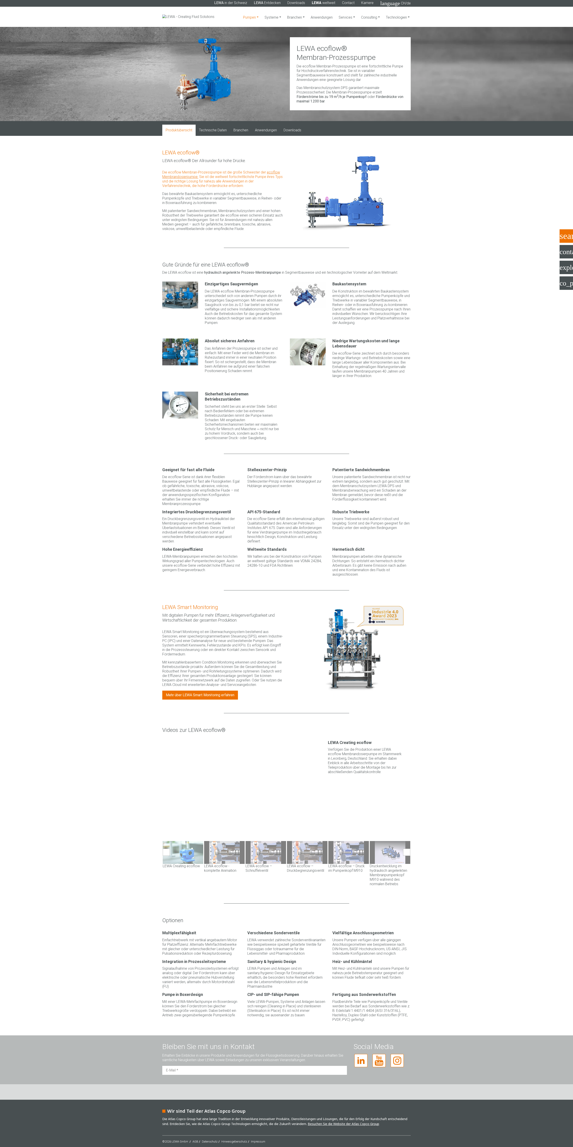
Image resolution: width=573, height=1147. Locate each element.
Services (346, 17)
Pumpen (250, 17)
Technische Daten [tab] (213, 130)
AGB (195, 1132)
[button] (166, 852)
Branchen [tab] (240, 130)
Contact (348, 3)
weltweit (323, 3)
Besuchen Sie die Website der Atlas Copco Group (343, 1115)
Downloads (296, 3)
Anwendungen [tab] (266, 130)
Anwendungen (322, 17)
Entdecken (267, 3)
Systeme (272, 17)
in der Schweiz (230, 3)
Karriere (367, 3)
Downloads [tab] (292, 130)
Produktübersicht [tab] (179, 130)
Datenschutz (210, 1132)
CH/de (395, 3)
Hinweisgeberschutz (234, 1132)
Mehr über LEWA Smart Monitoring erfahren (200, 695)
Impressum (258, 1132)
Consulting (369, 17)
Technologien (397, 17)
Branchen (295, 17)
